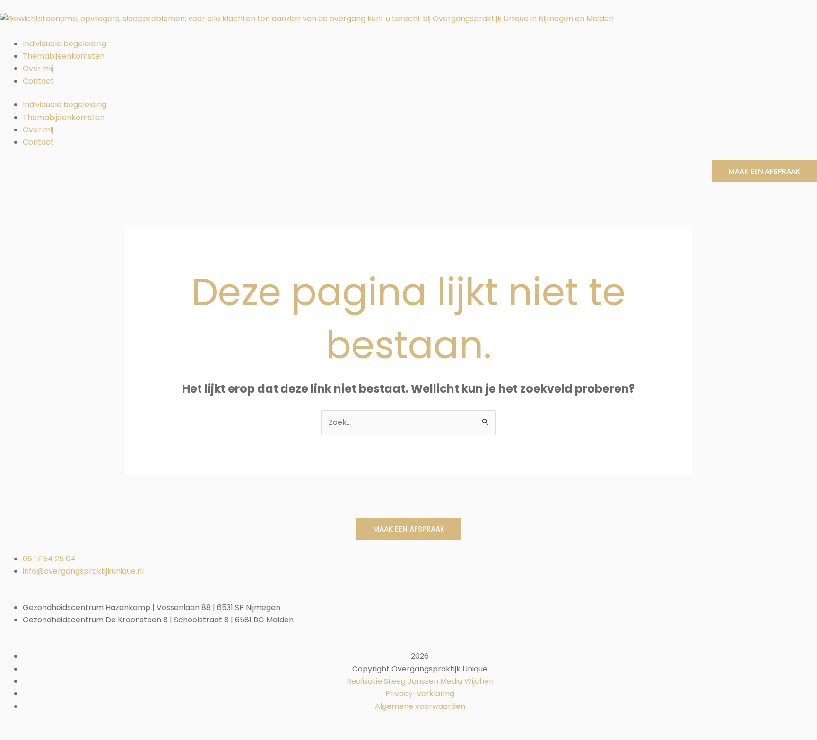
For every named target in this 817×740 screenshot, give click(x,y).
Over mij (38, 68)
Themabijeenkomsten (63, 56)
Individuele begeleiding (64, 43)
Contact (38, 81)
